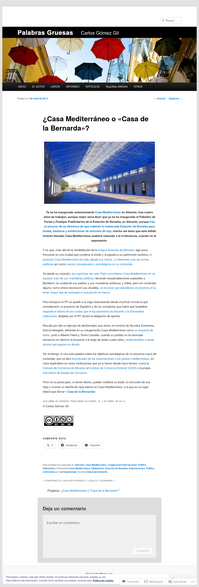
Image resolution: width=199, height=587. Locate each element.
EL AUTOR (38, 86)
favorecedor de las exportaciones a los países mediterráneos (110, 358)
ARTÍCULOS (93, 86)
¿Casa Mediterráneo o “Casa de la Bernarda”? (90, 490)
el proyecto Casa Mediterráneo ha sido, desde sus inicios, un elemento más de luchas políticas (97, 259)
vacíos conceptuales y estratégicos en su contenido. (100, 264)
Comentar (142, 550)
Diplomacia (97, 468)
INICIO (22, 86)
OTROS (138, 86)
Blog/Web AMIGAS (117, 86)
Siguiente (175, 98)
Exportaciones (137, 468)
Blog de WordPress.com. (99, 573)
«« (80, 391)
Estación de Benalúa (116, 468)
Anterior (160, 98)
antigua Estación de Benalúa (116, 250)
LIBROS (55, 86)
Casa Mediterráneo (108, 212)
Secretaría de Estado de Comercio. (65, 373)
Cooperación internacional (122, 465)
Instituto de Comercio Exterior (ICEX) (113, 368)
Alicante (79, 465)
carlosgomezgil (67, 471)
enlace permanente (96, 471)
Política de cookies (103, 580)
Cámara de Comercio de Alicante (64, 368)
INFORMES (72, 86)
